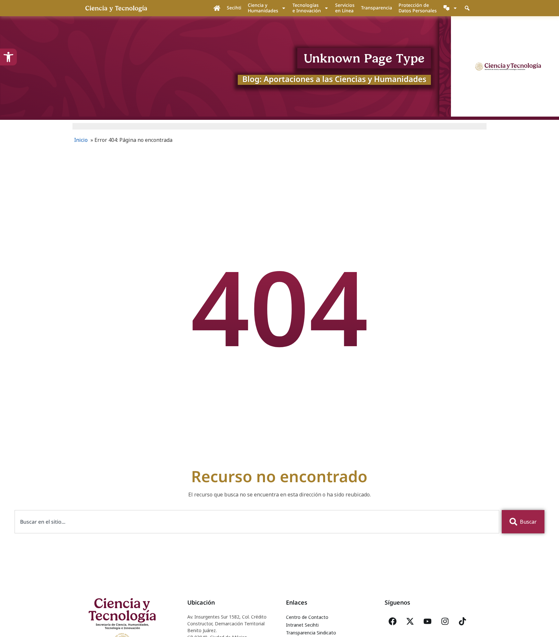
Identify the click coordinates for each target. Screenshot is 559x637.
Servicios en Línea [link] (345, 8)
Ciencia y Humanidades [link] (263, 8)
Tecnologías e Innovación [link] (306, 8)
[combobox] (257, 521)
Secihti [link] (234, 8)
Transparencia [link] (376, 8)
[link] (8, 57)
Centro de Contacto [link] (307, 617)
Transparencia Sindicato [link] (311, 633)
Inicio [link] (81, 139)
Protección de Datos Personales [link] (418, 8)
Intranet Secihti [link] (302, 625)
